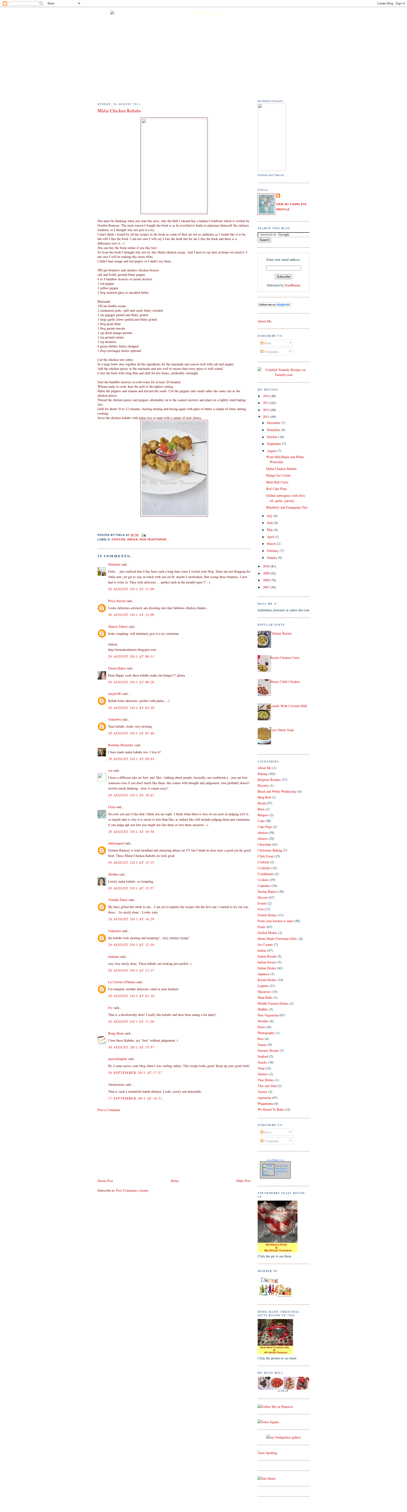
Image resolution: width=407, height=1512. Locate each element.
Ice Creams (265, 944)
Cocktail (263, 862)
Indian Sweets (267, 962)
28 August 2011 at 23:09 (131, 614)
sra (110, 770)
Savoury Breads (268, 1050)
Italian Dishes (267, 968)
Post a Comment (109, 1110)
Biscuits (263, 785)
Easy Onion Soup (282, 730)
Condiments (266, 874)
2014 (266, 396)
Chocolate (264, 844)
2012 (266, 410)
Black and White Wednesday (277, 791)
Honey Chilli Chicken (285, 681)
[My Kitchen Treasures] (272, 169)
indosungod (116, 843)
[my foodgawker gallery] (283, 1437)
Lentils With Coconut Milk (288, 706)
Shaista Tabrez (118, 626)
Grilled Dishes (267, 932)
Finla (111, 807)
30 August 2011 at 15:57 (131, 1047)
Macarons (264, 991)
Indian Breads (267, 956)
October (272, 437)
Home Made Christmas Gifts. (278, 938)
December (274, 422)
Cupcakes (264, 885)
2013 (266, 402)
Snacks (262, 1062)
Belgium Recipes (269, 779)
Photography (266, 1033)
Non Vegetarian (153, 539)
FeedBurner (293, 285)
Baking (262, 773)
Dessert (263, 897)
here (154, 247)
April (271, 536)
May (270, 529)
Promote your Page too (271, 175)
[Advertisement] (133, 1144)
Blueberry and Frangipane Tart (286, 507)
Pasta (261, 1027)
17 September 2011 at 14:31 (135, 1098)
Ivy (110, 1007)
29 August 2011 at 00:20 (131, 682)
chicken (118, 539)
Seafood (263, 1056)
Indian (132, 539)
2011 (266, 416)
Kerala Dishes (267, 980)
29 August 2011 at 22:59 (131, 944)
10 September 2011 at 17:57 (135, 1072)
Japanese (263, 974)
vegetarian (264, 1097)
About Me (264, 321)
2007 (266, 587)
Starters (263, 1074)
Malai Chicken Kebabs (119, 110)
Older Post (243, 1180)
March (272, 543)
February (273, 550)
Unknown (114, 719)
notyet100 (114, 693)
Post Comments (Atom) (132, 1190)
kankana (113, 956)
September (274, 443)
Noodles (263, 1021)
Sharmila (114, 564)
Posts (267, 343)
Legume (263, 985)
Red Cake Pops (276, 488)
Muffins (263, 1009)
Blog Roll (264, 797)
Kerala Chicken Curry (285, 657)
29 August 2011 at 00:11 (131, 656)
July (270, 516)
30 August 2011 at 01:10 (131, 996)
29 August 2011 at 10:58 (131, 831)
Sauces (262, 1044)
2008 (266, 580)
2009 (266, 573)
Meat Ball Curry (277, 482)
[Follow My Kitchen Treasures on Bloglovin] (275, 305)
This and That (267, 1086)
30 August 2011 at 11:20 (131, 1021)
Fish (261, 909)
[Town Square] (268, 1422)
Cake (261, 821)
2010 (266, 566)
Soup (261, 1068)
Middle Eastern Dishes (273, 1003)
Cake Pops (265, 826)
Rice (261, 1038)
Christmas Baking (270, 850)
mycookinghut (117, 1058)
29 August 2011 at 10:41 (131, 795)
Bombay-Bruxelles (121, 745)
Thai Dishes (266, 1080)
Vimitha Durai (117, 899)
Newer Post (105, 1180)
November (274, 430)
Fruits (262, 927)
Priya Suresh (116, 601)
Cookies (263, 879)
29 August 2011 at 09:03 (131, 759)
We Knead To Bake (271, 1109)
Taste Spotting (267, 1453)
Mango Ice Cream (278, 475)
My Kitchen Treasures (270, 101)
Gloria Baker (117, 668)
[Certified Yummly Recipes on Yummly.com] (283, 374)
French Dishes (267, 915)
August (272, 450)
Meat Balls (265, 997)
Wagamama (265, 1103)
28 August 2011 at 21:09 (131, 589)
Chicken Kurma (280, 633)
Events (262, 903)
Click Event (265, 856)
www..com (275, 1160)
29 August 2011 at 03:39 (131, 707)
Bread (262, 803)
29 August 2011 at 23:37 (131, 970)
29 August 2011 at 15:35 (131, 862)
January (272, 557)
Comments (271, 351)
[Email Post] (143, 535)
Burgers (263, 815)
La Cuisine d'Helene (121, 982)
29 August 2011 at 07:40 (131, 733)
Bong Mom (116, 1033)
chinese (263, 838)
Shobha (113, 874)
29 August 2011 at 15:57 (131, 888)
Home (175, 1180)
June (270, 522)
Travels (262, 1091)
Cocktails (264, 868)
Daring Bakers (267, 891)
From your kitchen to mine (275, 921)
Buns (261, 809)
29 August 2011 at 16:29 (131, 919)
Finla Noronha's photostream (282, 1170)
